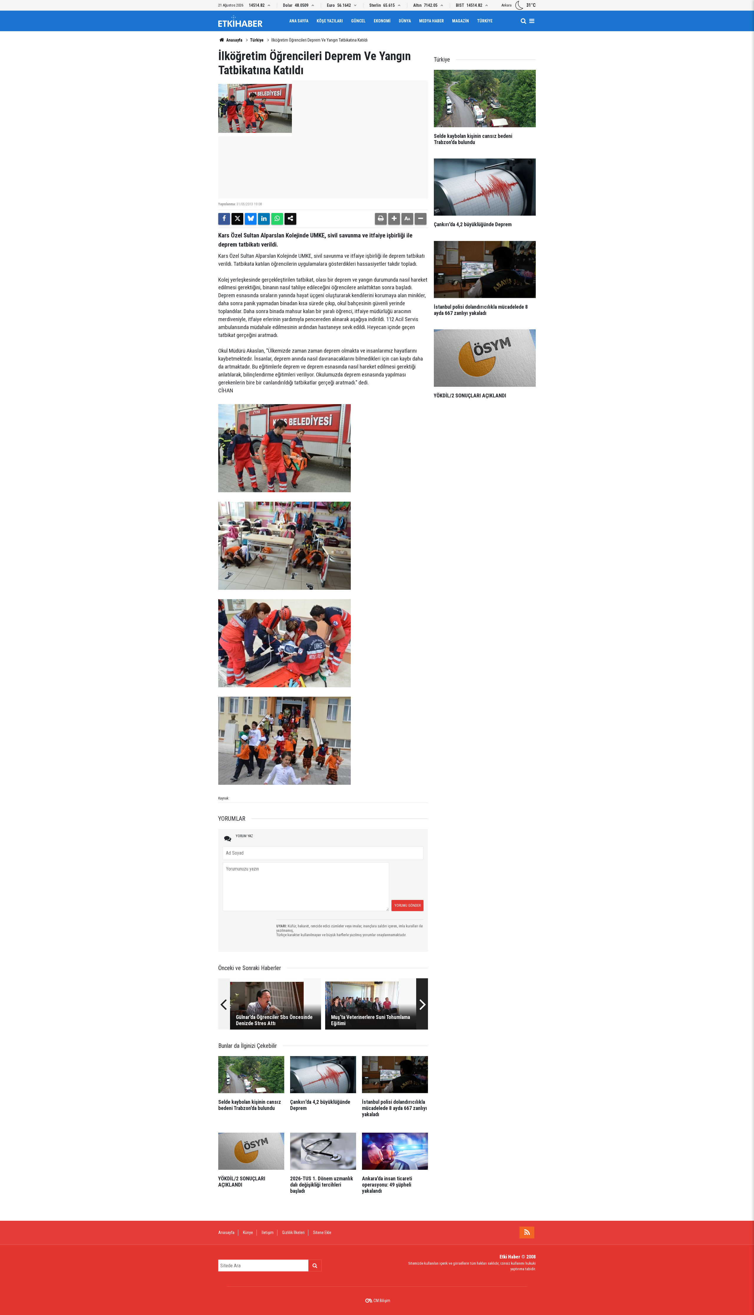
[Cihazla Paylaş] (290, 219)
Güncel (358, 21)
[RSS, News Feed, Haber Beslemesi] (527, 1232)
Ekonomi (382, 21)
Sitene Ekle (322, 1232)
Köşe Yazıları (330, 21)
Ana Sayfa (298, 21)
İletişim (268, 1232)
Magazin (460, 21)
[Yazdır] (381, 219)
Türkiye (484, 21)
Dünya (405, 21)
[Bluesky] (251, 219)
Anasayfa (233, 40)
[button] (394, 219)
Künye (248, 1232)
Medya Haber (431, 21)
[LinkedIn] (264, 219)
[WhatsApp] (277, 219)
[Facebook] (224, 219)
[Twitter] (237, 219)
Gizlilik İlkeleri (293, 1232)
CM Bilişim (381, 1300)
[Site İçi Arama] (523, 20)
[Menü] (532, 20)
